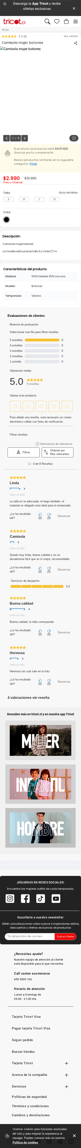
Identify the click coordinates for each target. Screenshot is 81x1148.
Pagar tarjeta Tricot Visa (31, 1028)
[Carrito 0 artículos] (65, 21)
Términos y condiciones (30, 1106)
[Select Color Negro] (6, 219)
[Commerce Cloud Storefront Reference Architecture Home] (14, 21)
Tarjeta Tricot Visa (26, 1017)
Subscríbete (65, 936)
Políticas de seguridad (29, 1097)
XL (54, 199)
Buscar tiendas (23, 1052)
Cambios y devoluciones (31, 1115)
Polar (33, 164)
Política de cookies (25, 1142)
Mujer (6, 29)
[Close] (74, 8)
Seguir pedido (22, 1040)
